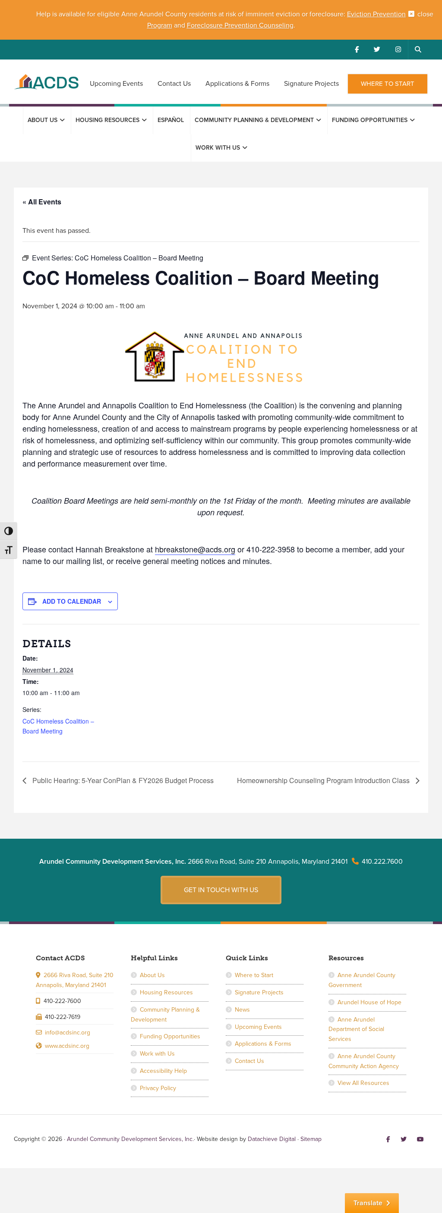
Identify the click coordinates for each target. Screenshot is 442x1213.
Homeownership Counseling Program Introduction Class (324, 780)
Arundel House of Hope (369, 1002)
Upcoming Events (258, 1027)
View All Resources (363, 1083)
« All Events (41, 202)
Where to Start (254, 975)
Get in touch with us (221, 890)
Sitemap (311, 1139)
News (242, 1009)
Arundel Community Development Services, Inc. (46, 87)
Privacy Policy (158, 1088)
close (425, 14)
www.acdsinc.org (67, 1046)
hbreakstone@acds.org (195, 549)
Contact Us (249, 1061)
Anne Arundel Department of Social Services (356, 1029)
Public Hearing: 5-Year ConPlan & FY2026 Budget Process (122, 780)
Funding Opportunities (170, 1036)
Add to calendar (71, 601)
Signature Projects (259, 992)
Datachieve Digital (272, 1139)
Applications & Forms (263, 1043)
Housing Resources (166, 992)
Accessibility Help (163, 1071)
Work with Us (157, 1053)
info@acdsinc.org (67, 1032)
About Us (152, 975)
